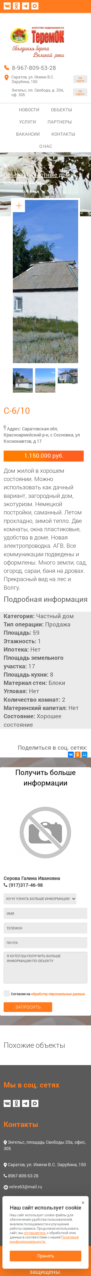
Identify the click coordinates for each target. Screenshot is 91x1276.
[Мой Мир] (84, 754)
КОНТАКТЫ (63, 134)
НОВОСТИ (29, 110)
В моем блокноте (64, 18)
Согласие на (48, 994)
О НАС (45, 146)
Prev (19, 380)
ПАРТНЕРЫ (60, 122)
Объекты (16, 175)
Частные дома (53, 175)
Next (74, 380)
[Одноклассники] (78, 754)
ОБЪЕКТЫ (61, 110)
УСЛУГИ (27, 122)
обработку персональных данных (58, 994)
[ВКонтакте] (71, 754)
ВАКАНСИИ (28, 134)
